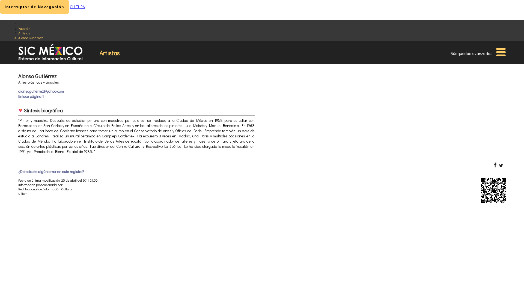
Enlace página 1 (31, 96)
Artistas (24, 33)
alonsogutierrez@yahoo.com (41, 91)
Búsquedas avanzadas (472, 53)
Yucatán (24, 28)
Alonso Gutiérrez (30, 37)
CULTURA (77, 6)
